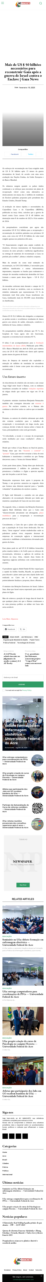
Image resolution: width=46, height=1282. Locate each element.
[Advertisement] (23, 34)
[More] (38, 154)
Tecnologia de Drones (26, 643)
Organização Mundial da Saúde (15, 640)
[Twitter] (18, 1136)
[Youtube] (25, 1136)
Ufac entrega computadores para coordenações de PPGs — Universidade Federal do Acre (15, 760)
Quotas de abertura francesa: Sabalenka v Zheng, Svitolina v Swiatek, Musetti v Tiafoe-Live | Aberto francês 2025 (22, 1232)
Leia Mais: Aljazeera (10, 619)
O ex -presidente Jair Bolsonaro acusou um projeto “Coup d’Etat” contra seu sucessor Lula (33, 660)
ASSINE (22, 684)
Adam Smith (14, 637)
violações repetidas (36, 389)
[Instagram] (11, 1136)
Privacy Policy (26, 690)
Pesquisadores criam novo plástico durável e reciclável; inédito (20, 1241)
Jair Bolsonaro (27, 637)
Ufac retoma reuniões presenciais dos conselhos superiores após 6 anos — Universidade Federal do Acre (15, 824)
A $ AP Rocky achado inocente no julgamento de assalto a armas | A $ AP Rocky (12, 658)
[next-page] (39, 700)
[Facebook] (5, 1136)
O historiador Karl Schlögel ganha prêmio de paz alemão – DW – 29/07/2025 (22, 1224)
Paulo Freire (34, 640)
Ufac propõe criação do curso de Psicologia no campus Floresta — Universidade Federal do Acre (15, 776)
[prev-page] (35, 700)
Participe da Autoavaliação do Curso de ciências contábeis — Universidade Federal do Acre (15, 808)
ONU (36, 637)
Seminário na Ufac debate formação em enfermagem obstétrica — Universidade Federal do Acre (22, 732)
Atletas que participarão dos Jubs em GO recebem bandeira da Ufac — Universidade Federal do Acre (15, 792)
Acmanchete (9, 748)
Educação (7, 936)
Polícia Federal (9, 643)
